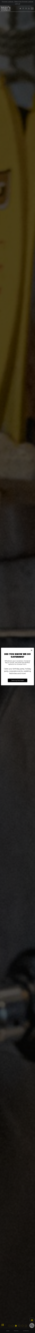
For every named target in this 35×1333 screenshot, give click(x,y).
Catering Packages (17, 680)
